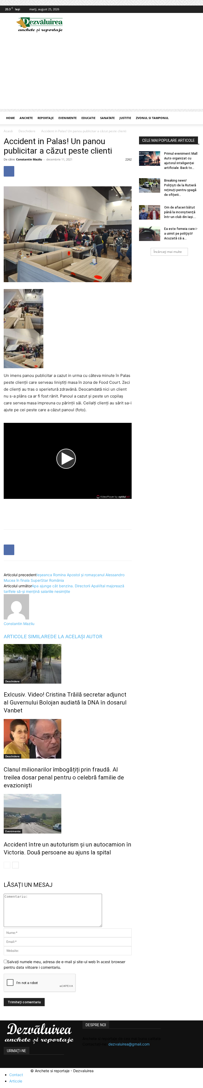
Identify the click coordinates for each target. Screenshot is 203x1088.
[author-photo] (16, 618)
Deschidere (27, 131)
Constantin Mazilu (29, 159)
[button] (193, 118)
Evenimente (67, 118)
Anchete (26, 118)
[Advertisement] (101, 72)
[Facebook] (195, 9)
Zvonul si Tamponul (152, 118)
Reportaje (46, 118)
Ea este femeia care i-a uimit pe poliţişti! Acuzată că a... (181, 233)
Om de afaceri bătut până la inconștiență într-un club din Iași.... (180, 212)
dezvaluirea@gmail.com (129, 1044)
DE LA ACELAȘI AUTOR (76, 636)
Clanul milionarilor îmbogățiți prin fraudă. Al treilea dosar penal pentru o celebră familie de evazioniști (64, 777)
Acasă (8, 131)
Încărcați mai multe (168, 251)
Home (10, 118)
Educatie (88, 118)
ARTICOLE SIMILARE (27, 636)
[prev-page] (7, 865)
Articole (15, 1081)
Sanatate (107, 118)
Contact (16, 1074)
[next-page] (15, 865)
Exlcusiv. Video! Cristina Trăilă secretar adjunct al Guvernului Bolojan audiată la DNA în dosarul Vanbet (65, 702)
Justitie (125, 118)
